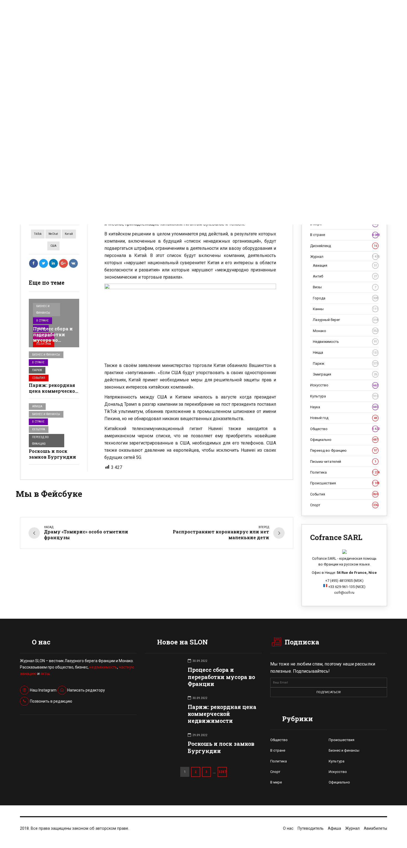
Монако (345, 331)
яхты (44, 673)
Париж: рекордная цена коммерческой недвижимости (53, 391)
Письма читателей (343, 461)
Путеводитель (311, 828)
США (53, 246)
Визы (344, 287)
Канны (345, 309)
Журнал (344, 257)
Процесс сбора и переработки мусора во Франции (53, 337)
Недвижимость (345, 342)
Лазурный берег (345, 320)
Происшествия (344, 483)
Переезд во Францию (40, 440)
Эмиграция (345, 374)
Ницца (345, 352)
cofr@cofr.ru (344, 592)
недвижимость (103, 667)
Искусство (344, 385)
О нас (288, 828)
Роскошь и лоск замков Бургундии (52, 454)
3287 (222, 772)
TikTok (38, 234)
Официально (344, 440)
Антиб (345, 276)
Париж (37, 370)
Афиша (37, 406)
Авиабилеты (375, 828)
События (38, 378)
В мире (276, 782)
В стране (42, 320)
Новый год (343, 418)
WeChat (53, 234)
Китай (69, 234)
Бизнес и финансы (43, 309)
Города (345, 298)
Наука (344, 407)
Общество (344, 429)
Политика (43, 344)
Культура (38, 429)
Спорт (344, 505)
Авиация (345, 265)
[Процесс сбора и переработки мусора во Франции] (54, 323)
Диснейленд (343, 246)
